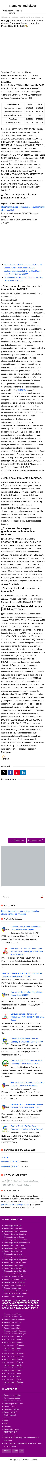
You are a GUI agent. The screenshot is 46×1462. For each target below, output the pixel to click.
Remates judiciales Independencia (17, 1243)
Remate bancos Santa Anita (14, 1285)
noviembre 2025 (8, 1166)
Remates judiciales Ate (12, 1226)
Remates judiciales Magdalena (15, 1260)
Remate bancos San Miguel (14, 1282)
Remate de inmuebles (12, 1395)
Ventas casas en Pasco (12, 1371)
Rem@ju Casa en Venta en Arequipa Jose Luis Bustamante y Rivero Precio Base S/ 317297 (27, 952)
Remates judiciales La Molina (15, 1245)
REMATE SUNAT (8, 1185)
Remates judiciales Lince (13, 1254)
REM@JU (22, 390)
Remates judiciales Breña (13, 1228)
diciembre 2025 (8, 1162)
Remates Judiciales (24, 1185)
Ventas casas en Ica (11, 1351)
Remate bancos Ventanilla (14, 1296)
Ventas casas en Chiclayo (13, 1362)
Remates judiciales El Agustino (15, 1240)
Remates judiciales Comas (14, 1237)
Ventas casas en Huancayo (14, 1356)
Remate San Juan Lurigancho (15, 1274)
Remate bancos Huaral (12, 1322)
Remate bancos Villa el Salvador (16, 1291)
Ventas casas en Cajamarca (14, 1345)
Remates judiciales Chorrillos (15, 1234)
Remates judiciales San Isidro (15, 1271)
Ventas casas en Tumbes (13, 1382)
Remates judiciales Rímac (13, 1265)
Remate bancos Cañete (13, 1317)
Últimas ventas (34, 840)
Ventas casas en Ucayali (13, 1385)
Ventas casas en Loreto (13, 1365)
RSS (21, 1451)
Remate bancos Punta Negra (15, 1334)
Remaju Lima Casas (30, 1181)
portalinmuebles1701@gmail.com (15, 1204)
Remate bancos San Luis (13, 1277)
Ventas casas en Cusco (13, 1348)
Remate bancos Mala (12, 1328)
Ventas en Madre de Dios (13, 1368)
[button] (4, 772)
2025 (3, 1158)
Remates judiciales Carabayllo (15, 1231)
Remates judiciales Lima (13, 1251)
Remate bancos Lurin (12, 1325)
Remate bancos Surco (12, 1288)
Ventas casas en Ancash (13, 1337)
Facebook (6, 1451)
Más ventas (19, 840)
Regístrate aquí (10, 1415)
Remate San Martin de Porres (15, 1279)
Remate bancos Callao (12, 1314)
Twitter (15, 1451)
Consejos (17, 1181)
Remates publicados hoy (13, 1404)
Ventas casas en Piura (12, 1373)
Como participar (10, 1406)
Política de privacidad (12, 1398)
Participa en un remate (12, 1401)
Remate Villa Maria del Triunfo (15, 1294)
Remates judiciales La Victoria (15, 1248)
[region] (23, 47)
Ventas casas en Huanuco (14, 1354)
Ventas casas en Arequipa (13, 1342)
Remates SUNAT (10, 1412)
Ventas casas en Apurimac (14, 1339)
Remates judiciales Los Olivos (15, 1257)
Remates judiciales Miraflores (15, 1262)
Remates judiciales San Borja (15, 1268)
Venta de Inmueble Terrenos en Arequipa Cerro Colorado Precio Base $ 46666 (27, 1017)
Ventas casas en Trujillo (13, 1359)
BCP (10, 1181)
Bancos (7, 1418)
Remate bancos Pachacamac (15, 1331)
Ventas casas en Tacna (12, 1379)
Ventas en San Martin (12, 1376)
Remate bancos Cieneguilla (14, 1320)
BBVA (4, 1181)
